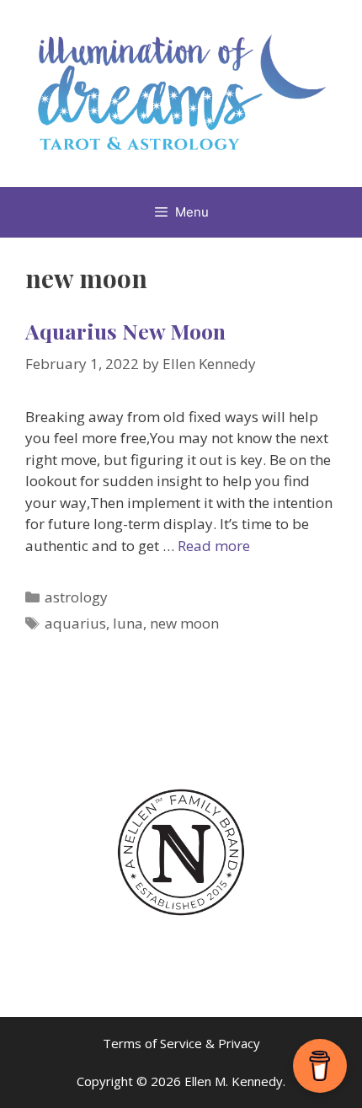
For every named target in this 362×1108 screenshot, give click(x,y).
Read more (214, 545)
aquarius (75, 623)
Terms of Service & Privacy (181, 1043)
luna (128, 623)
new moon (184, 623)
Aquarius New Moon (125, 331)
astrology (76, 597)
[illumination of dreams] (181, 92)
